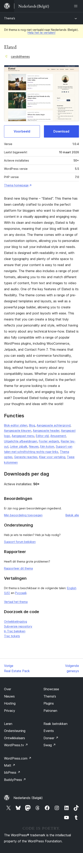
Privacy (9, 711)
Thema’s (9, 18)
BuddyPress (15, 780)
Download (61, 131)
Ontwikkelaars (14, 738)
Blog (32, 425)
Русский (20, 593)
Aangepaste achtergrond (54, 425)
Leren (8, 724)
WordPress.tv (16, 745)
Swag (50, 745)
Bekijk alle (72, 515)
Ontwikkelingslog (15, 621)
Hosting (10, 703)
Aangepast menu (23, 435)
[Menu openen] (76, 6)
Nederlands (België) (28, 798)
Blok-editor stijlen (15, 425)
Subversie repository (18, 626)
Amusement (58, 435)
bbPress (12, 772)
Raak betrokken (55, 724)
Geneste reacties (25, 457)
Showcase (51, 689)
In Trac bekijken (14, 631)
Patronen (50, 711)
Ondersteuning (14, 731)
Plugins (49, 703)
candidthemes (20, 56)
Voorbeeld (22, 131)
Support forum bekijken (20, 541)
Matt (9, 765)
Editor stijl (42, 435)
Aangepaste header (46, 430)
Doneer (51, 738)
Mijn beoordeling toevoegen (23, 515)
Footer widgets (49, 441)
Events (49, 731)
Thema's (50, 696)
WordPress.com (17, 758)
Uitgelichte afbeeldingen (20, 441)
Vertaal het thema (16, 601)
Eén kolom (47, 446)
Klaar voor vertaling (52, 457)
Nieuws (34, 446)
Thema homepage (16, 185)
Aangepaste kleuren (17, 430)
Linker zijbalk (18, 446)
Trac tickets (12, 636)
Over (7, 689)
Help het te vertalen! (41, 32)
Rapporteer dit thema (18, 568)
